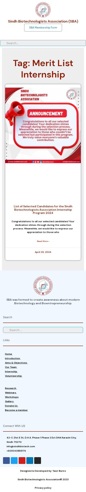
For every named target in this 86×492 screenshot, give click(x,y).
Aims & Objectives (16, 362)
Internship (11, 371)
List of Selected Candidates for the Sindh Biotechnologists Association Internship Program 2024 (43, 209)
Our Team (11, 367)
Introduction (13, 358)
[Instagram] (37, 460)
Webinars (11, 392)
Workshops (12, 397)
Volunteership (13, 376)
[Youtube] (22, 460)
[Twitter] (14, 460)
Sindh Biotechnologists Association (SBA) (43, 21)
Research (11, 388)
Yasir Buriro (59, 470)
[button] (43, 27)
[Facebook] (6, 460)
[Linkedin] (29, 460)
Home (9, 354)
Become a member (16, 410)
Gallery (9, 401)
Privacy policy (43, 487)
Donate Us (11, 405)
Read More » (43, 241)
